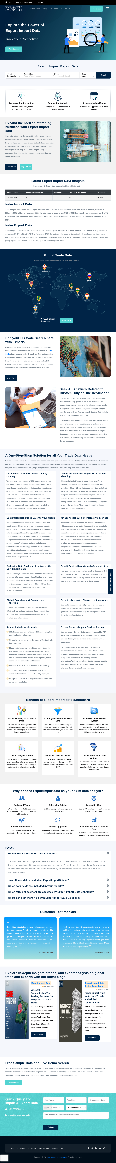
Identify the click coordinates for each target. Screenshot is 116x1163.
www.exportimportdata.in (57, 1157)
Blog (45, 9)
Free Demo (96, 9)
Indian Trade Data (40, 986)
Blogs (33, 1148)
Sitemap (54, 1148)
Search (103, 75)
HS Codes (54, 9)
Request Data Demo (110, 581)
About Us (14, 1148)
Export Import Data (40, 983)
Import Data (26, 167)
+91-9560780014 (16, 1109)
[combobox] (47, 1107)
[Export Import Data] (13, 8)
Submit (51, 1127)
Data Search (35, 9)
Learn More (11, 378)
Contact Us (65, 9)
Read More (38, 1038)
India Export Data (94, 986)
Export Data (11, 167)
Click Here (66, 320)
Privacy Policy (43, 1148)
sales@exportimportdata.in (20, 1115)
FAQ (62, 1148)
